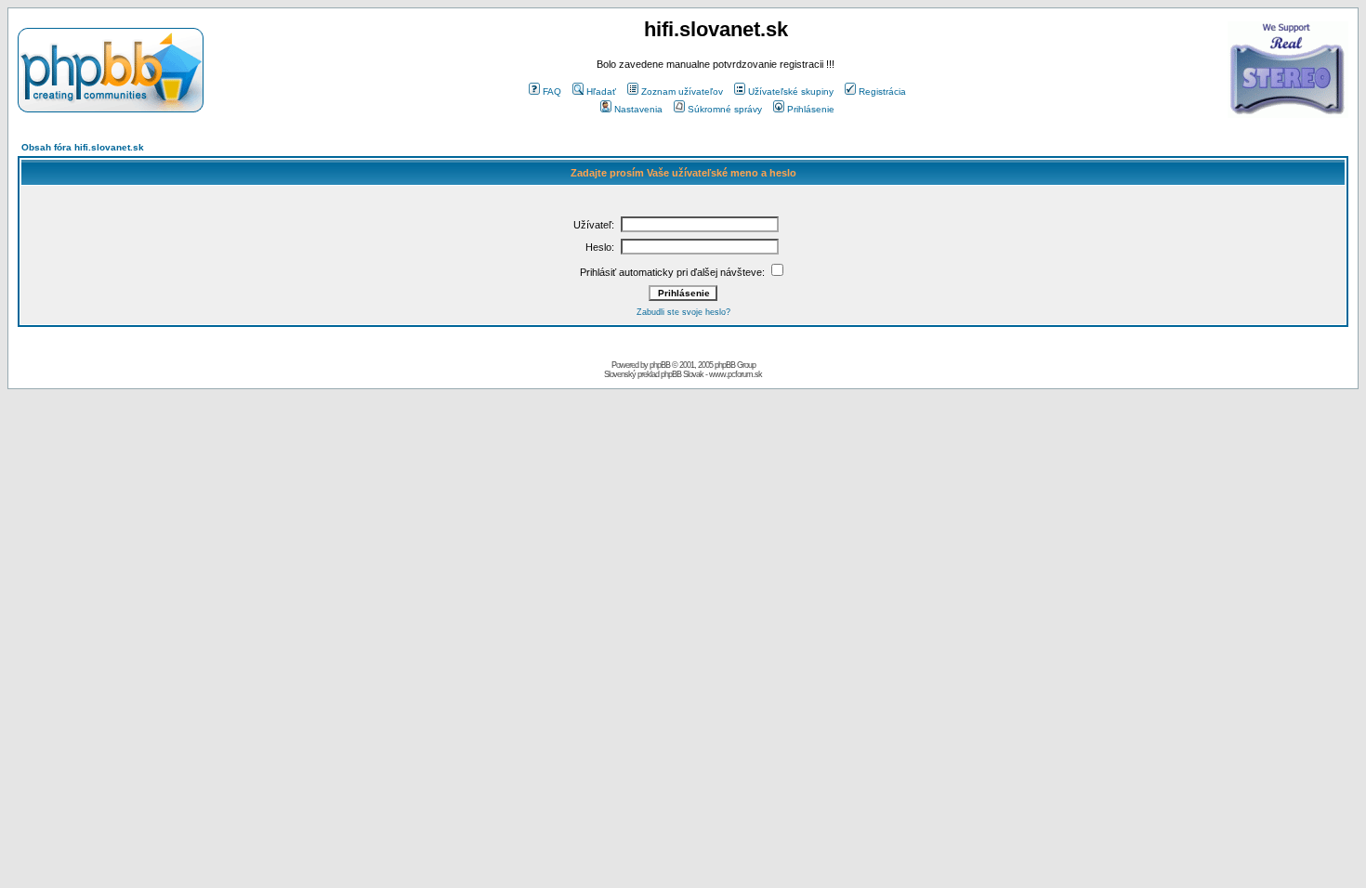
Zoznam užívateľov (682, 91)
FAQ (552, 91)
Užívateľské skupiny (791, 91)
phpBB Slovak (682, 374)
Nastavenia (638, 109)
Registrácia (882, 91)
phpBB (660, 365)
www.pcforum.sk (735, 374)
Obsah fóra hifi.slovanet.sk (82, 147)
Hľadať (601, 91)
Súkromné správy (725, 109)
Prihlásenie (810, 109)
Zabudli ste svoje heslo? (683, 312)
